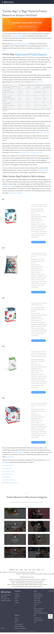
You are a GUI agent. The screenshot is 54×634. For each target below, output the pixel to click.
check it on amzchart (38, 242)
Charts (16, 598)
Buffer (33, 569)
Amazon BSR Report (19, 626)
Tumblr (25, 569)
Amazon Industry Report (20, 628)
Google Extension (38, 610)
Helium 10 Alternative (39, 608)
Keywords (17, 596)
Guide (16, 618)
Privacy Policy (37, 600)
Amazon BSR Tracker (16, 452)
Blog (16, 622)
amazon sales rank (37, 152)
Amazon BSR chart (6, 477)
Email (30, 569)
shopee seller (9, 457)
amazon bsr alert (38, 82)
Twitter (16, 569)
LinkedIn (38, 569)
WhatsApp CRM (37, 618)
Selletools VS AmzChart (7, 474)
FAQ (35, 606)
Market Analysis (22, 54)
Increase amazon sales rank (8, 479)
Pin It (43, 569)
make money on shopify (15, 193)
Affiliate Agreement (38, 596)
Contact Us (36, 604)
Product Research (39, 54)
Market (16, 600)
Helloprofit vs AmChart (7, 465)
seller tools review (44, 132)
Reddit (21, 569)
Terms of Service (38, 602)
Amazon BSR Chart (43, 170)
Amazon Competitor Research (41, 613)
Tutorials (17, 620)
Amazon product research (8, 471)
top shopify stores (24, 152)
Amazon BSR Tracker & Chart (20, 43)
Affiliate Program (38, 593)
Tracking (17, 602)
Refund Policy (37, 598)
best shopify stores (13, 482)
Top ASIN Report (19, 624)
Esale (35, 622)
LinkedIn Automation (38, 620)
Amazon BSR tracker (7, 468)
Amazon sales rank (16, 36)
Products (17, 593)
